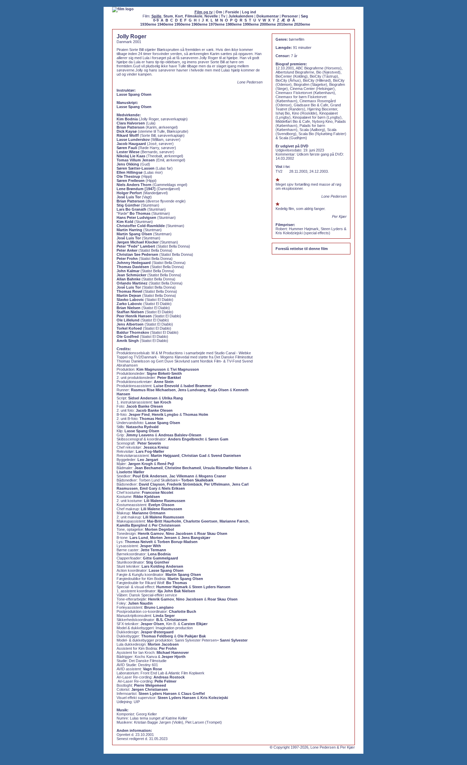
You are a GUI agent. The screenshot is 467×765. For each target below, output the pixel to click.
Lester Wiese (128, 152)
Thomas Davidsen (133, 267)
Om (219, 12)
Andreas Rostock (169, 677)
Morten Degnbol (159, 529)
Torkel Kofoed (129, 328)
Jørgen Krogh (140, 464)
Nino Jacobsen (179, 533)
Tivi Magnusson (184, 369)
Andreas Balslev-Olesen (179, 435)
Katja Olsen (218, 390)
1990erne (251, 24)
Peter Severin (149, 443)
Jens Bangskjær (195, 538)
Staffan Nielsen (130, 312)
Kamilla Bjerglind (132, 525)
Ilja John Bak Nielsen (176, 591)
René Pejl (165, 464)
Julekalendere (240, 16)
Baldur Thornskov (133, 332)
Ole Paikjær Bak (191, 636)
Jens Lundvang (192, 390)
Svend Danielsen (226, 455)
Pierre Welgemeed (150, 685)
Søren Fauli (127, 148)
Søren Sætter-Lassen (136, 168)
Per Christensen (166, 525)
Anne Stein (164, 382)
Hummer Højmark (172, 587)
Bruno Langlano (159, 607)
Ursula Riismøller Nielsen (225, 468)
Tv (223, 16)
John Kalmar (128, 271)
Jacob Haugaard (131, 144)
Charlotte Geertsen (200, 521)
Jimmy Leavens (140, 435)
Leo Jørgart (147, 460)
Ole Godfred (128, 336)
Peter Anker (127, 250)
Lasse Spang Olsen (134, 94)
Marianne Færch (234, 521)
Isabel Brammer (198, 386)
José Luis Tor (129, 197)
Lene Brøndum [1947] (136, 189)
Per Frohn (168, 648)
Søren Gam (218, 439)
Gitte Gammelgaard (160, 558)
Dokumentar (267, 16)
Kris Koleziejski (214, 698)
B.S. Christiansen (171, 620)
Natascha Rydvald (142, 427)
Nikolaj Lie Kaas (131, 156)
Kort (179, 16)
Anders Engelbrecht (186, 439)
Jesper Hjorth (173, 657)
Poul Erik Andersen (150, 476)
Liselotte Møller (130, 472)
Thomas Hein (151, 419)
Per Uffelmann (217, 484)
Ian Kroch (162, 402)
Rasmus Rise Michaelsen (153, 390)
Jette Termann (153, 550)
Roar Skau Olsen (212, 533)
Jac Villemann (181, 476)
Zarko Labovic (129, 304)
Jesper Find (139, 414)
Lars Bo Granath (131, 209)
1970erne (217, 24)
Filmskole (193, 16)
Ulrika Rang (172, 398)
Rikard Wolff (128, 135)
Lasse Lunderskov (133, 139)
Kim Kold (125, 222)
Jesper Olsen (152, 624)
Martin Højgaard (165, 455)
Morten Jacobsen (163, 644)
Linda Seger (164, 616)
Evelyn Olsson (161, 505)
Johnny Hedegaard (134, 263)
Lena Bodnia (159, 554)
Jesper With (150, 546)
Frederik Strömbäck (184, 484)
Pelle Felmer (165, 681)
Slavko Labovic (130, 300)
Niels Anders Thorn (134, 185)
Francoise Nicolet (157, 492)
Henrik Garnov (151, 533)
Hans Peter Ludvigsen (136, 217)
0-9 (156, 20)
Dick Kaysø (127, 131)
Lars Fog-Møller (150, 451)
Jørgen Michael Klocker (138, 242)
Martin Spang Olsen (134, 234)
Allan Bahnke (129, 279)
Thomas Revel (129, 291)
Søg (304, 16)
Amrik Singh (128, 341)
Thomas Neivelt (139, 542)
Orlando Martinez (132, 283)
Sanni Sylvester (234, 640)
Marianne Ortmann (148, 513)
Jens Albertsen (130, 324)
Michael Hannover (173, 652)
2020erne (302, 24)
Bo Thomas (140, 213)
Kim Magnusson (151, 369)
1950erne (182, 24)
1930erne (148, 24)
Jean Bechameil (148, 468)
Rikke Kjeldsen (146, 496)
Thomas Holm (195, 414)
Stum (168, 16)
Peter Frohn (127, 258)
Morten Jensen (163, 538)
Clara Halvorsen (131, 123)
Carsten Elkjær (194, 624)
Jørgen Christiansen (149, 689)
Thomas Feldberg (157, 636)
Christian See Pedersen (137, 254)
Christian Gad (194, 455)
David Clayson (152, 484)
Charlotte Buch (182, 611)
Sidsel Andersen (143, 398)
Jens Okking (128, 164)
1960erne (199, 24)
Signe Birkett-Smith (164, 373)
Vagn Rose (152, 669)
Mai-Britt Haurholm (164, 521)
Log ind (249, 12)
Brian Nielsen (129, 308)
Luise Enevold (166, 386)
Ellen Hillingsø (130, 172)
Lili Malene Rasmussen (164, 501)
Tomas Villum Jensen (136, 160)
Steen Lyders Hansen (211, 587)
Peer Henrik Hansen (134, 316)
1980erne (234, 24)
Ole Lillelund (128, 320)
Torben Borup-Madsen (177, 542)
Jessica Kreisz (156, 447)
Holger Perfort (129, 193)
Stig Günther (128, 205)
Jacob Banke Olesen (144, 406)
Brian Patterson (131, 127)
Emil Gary (148, 488)
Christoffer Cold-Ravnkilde (141, 226)
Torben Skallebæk (197, 480)
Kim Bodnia (127, 119)
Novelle (211, 16)
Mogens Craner (212, 476)
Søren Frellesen (131, 181)
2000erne (268, 24)
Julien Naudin (140, 603)
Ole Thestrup (128, 176)
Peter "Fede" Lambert (136, 246)
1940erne (165, 24)
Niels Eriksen (173, 488)
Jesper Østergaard (157, 632)
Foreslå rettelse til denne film (302, 249)
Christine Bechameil (183, 468)
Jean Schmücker (131, 275)
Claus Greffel (193, 693)
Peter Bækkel (169, 377)
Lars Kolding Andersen (162, 566)
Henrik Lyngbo (165, 414)
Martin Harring (129, 230)
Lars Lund (139, 538)
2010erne (285, 24)
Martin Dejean (129, 295)
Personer (290, 16)
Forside (232, 12)
